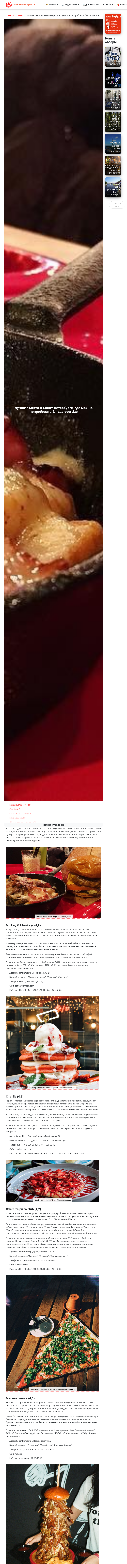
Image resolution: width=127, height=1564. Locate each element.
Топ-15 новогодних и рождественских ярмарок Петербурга (114, 167)
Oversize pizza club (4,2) (20, 813)
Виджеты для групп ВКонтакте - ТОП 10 (113, 81)
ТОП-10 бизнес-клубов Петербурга (113, 147)
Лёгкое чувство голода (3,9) (22, 822)
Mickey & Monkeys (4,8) (20, 805)
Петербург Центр (23, 4)
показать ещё (117, 205)
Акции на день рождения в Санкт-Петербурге (113, 189)
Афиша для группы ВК (114, 62)
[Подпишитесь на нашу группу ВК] (42, 6)
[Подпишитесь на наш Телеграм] (43, 3)
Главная (10, 15)
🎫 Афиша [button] (51, 4)
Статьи (20, 15)
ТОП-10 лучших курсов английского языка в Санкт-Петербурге (113, 99)
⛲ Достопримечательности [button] (97, 4)
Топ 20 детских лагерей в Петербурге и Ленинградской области (113, 123)
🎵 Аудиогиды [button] (69, 4)
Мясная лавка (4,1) (18, 818)
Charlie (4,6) (14, 809)
